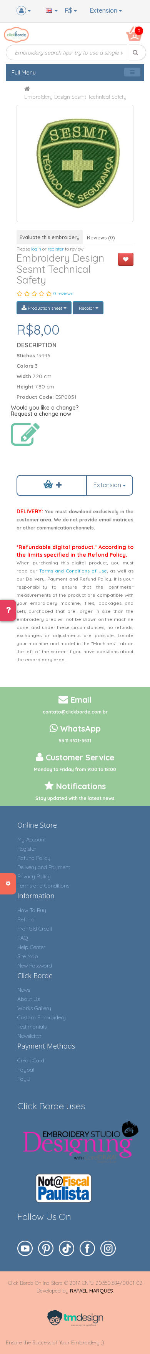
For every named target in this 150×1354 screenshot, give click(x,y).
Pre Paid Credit (34, 928)
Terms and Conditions (43, 885)
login (36, 249)
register (56, 249)
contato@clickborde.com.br (75, 712)
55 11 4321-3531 (75, 740)
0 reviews (63, 293)
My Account (31, 839)
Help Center (31, 947)
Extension (104, 10)
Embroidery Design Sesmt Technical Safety (75, 96)
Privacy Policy (34, 876)
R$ (69, 10)
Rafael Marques (91, 1291)
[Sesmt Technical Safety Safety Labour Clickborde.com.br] (75, 163)
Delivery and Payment (43, 867)
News (23, 989)
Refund (26, 919)
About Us (28, 999)
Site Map (27, 956)
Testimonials (32, 1026)
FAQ (22, 937)
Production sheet (45, 308)
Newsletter (29, 1035)
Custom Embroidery (41, 1017)
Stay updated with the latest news (75, 798)
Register (26, 848)
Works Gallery (34, 1008)
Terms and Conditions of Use (73, 571)
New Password (34, 965)
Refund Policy (33, 858)
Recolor (86, 308)
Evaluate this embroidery (50, 237)
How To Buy (31, 910)
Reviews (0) (101, 237)
